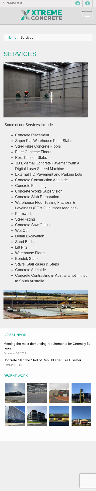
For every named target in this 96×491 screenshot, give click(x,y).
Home (11, 37)
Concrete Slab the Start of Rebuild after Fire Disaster (42, 360)
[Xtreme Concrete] (41, 14)
